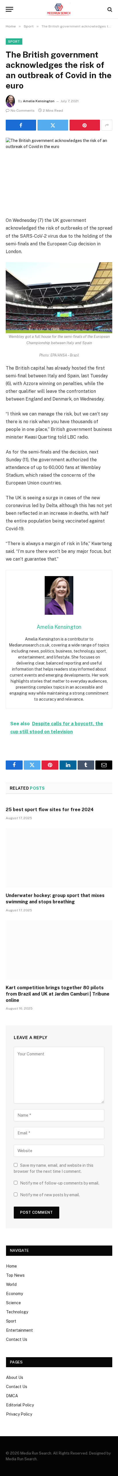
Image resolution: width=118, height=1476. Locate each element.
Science (13, 1302)
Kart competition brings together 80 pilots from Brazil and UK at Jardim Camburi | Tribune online (57, 994)
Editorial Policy (20, 1405)
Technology (17, 1312)
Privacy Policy (19, 1414)
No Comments (23, 111)
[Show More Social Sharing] (106, 125)
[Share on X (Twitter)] (53, 125)
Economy (14, 1293)
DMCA (12, 1396)
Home (11, 1266)
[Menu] (9, 9)
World (11, 1284)
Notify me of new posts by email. (50, 1195)
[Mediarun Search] (59, 9)
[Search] (109, 9)
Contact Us (16, 1339)
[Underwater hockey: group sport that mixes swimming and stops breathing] (59, 858)
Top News (15, 1275)
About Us (14, 1377)
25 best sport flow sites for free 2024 (50, 809)
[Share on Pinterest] (85, 125)
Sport (14, 41)
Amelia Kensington (38, 101)
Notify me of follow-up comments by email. (59, 1183)
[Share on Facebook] (21, 125)
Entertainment (19, 1330)
